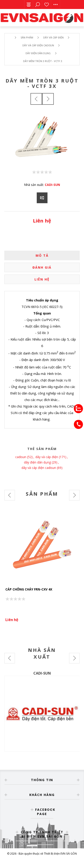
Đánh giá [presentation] (42, 267)
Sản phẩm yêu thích (46, 4)
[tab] (42, 255)
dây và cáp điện (46, 457)
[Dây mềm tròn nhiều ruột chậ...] (36, 99)
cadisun (20, 457)
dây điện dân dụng (37, 462)
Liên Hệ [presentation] (42, 279)
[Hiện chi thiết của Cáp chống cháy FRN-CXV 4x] (42, 546)
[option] (42, 567)
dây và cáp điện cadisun (39, 468)
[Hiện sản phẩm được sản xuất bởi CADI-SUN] (42, 713)
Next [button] (74, 495)
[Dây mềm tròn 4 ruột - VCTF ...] (48, 99)
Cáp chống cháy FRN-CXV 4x (28, 589)
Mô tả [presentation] (42, 255)
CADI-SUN (52, 185)
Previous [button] (9, 495)
